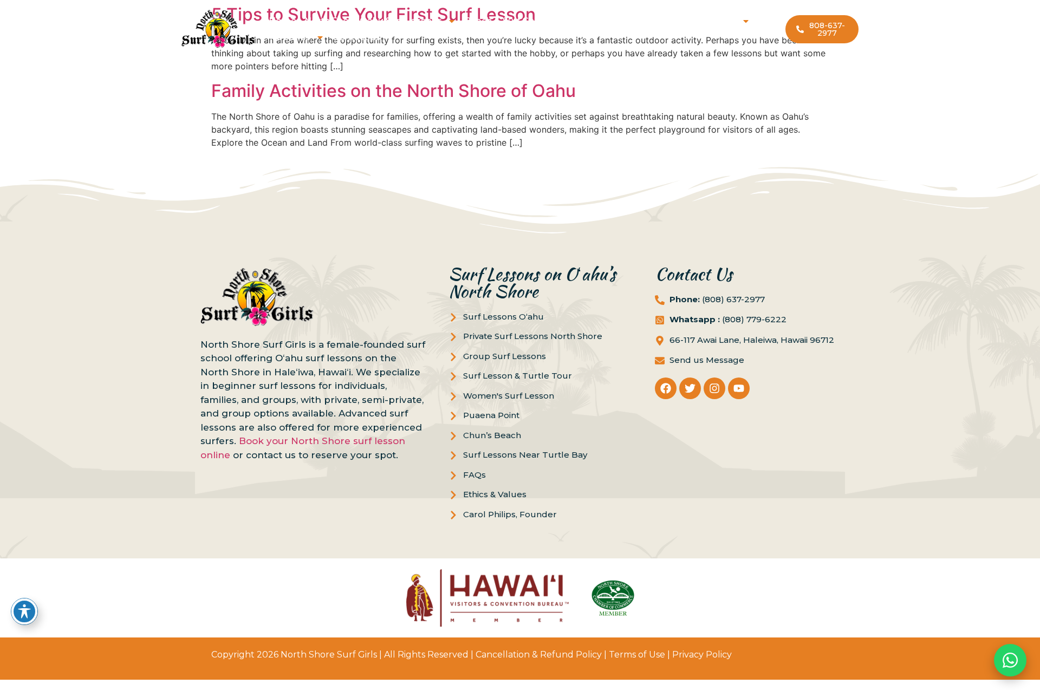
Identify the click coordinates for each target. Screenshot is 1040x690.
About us (290, 37)
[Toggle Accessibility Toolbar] (24, 611)
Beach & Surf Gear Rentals (521, 21)
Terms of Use (637, 654)
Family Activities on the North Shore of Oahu (393, 90)
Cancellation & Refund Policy (539, 654)
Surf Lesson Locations (687, 21)
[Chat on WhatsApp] (1010, 660)
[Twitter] (690, 388)
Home (282, 21)
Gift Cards (608, 21)
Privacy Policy (702, 654)
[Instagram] (714, 388)
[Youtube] (739, 388)
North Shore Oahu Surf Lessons (373, 21)
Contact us (357, 37)
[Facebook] (666, 388)
